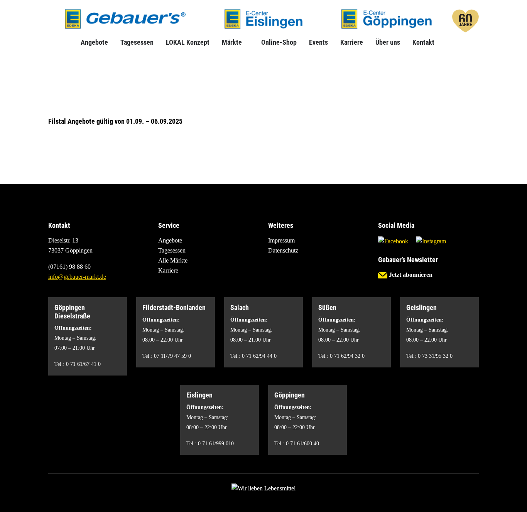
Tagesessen (137, 42)
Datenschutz (283, 250)
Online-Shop (279, 42)
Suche (447, 42)
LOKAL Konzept (187, 42)
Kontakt (423, 42)
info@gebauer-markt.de (77, 276)
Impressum (281, 240)
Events (318, 42)
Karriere (351, 42)
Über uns (387, 42)
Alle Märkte (172, 260)
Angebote (94, 42)
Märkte (232, 42)
